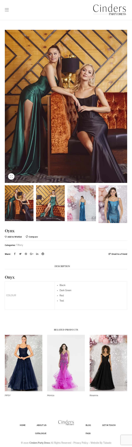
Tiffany (19, 245)
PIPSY (7, 395)
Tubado (107, 443)
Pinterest (26, 254)
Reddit (42, 254)
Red (62, 295)
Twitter (20, 254)
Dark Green (65, 290)
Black (62, 285)
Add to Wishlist (15, 237)
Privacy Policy (80, 443)
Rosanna (94, 395)
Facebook (14, 254)
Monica (50, 395)
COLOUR (11, 295)
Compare (33, 237)
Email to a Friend (119, 254)
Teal (62, 300)
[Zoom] (11, 176)
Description (62, 266)
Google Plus (31, 254)
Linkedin (37, 254)
